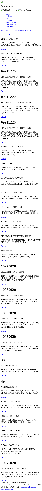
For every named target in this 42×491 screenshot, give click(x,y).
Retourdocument (7, 489)
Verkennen (10, 16)
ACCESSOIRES (15, 30)
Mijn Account (11, 22)
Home (8, 14)
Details (3, 49)
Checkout (9, 26)
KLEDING (5, 30)
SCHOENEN (27, 30)
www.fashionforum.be (27, 487)
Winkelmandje (11, 24)
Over (7, 18)
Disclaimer (10, 20)
